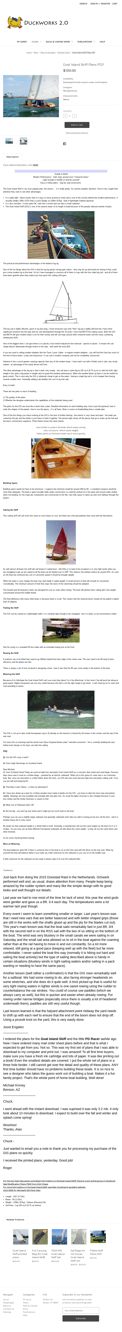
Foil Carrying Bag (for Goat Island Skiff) (39, 1254)
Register (105, 3)
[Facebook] (64, 144)
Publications (85, 41)
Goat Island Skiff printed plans (20, 1254)
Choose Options (79, 1237)
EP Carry (22, 41)
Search (83, 3)
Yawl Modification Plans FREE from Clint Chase (25, 1184)
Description (12, 156)
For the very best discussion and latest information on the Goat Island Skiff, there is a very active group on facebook (59, 1181)
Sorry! (6, 1299)
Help (102, 41)
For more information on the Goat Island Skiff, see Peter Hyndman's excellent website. (44, 1187)
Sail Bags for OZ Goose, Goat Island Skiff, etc (78, 1255)
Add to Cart (21, 1237)
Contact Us (8, 1309)
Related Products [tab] (15, 1219)
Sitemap (7, 1312)
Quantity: (67, 111)
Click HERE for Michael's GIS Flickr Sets (21, 1190)
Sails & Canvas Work (58, 41)
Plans (35, 41)
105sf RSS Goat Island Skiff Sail (57, 1254)
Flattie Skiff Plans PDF (96, 1252)
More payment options (77, 133)
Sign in (94, 3)
